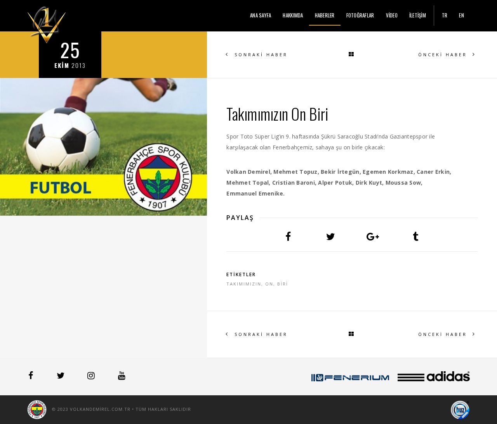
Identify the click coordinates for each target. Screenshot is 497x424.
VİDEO (392, 15)
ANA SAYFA (260, 15)
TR (445, 15)
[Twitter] (61, 376)
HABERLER (325, 15)
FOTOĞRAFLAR (360, 15)
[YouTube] (122, 376)
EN (461, 15)
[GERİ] (352, 54)
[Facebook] (31, 376)
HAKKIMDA (293, 15)
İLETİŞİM (417, 15)
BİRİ (282, 284)
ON (269, 284)
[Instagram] (91, 376)
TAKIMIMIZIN (243, 284)
